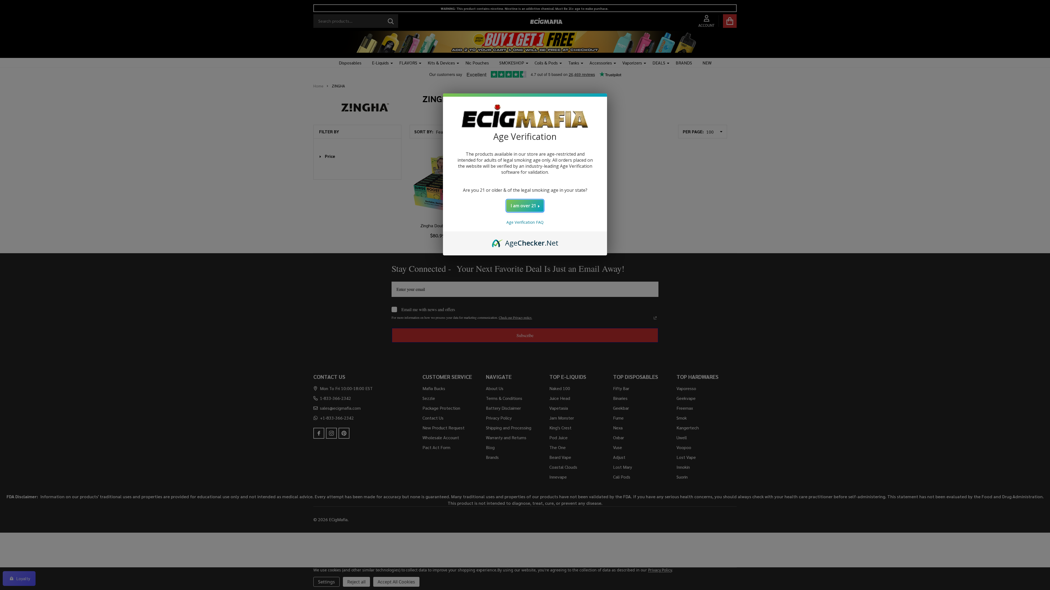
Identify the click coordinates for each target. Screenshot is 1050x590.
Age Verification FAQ (525, 222)
